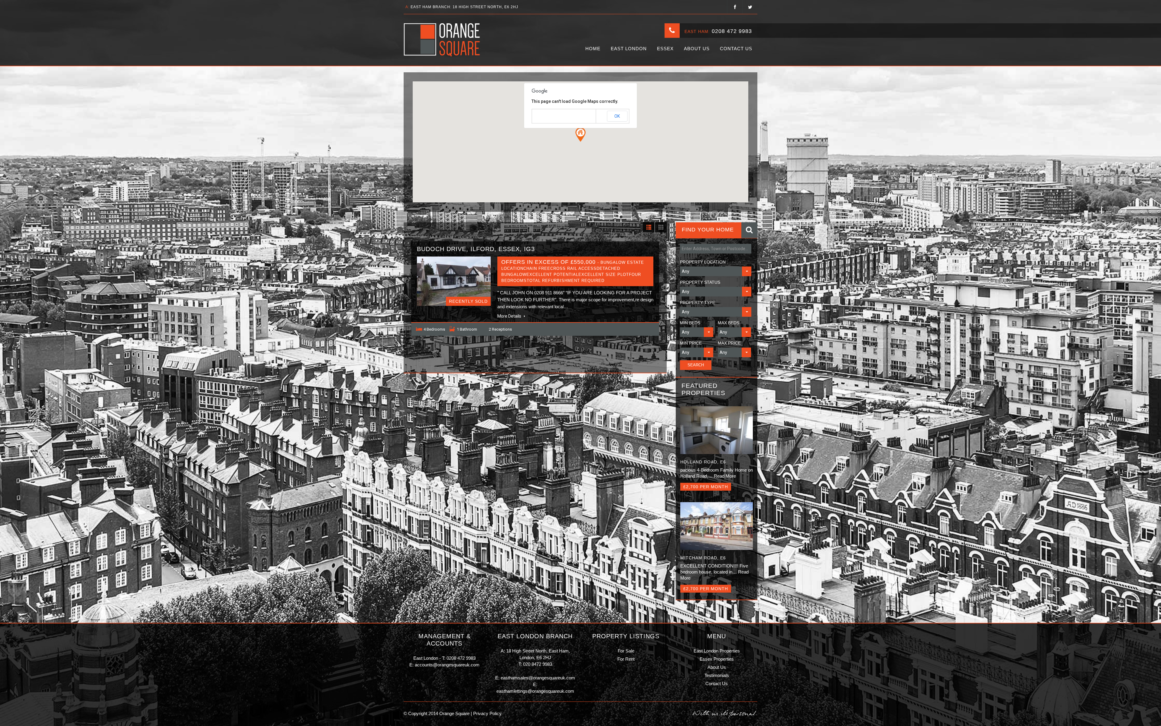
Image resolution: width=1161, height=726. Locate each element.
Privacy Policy (487, 713)
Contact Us (736, 48)
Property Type (697, 302)
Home (592, 48)
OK (617, 116)
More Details (509, 316)
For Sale (626, 650)
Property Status (700, 282)
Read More (725, 476)
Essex (665, 48)
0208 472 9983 (732, 31)
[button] (580, 134)
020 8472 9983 (537, 664)
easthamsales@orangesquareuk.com (538, 677)
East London (629, 48)
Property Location (703, 262)
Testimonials (716, 675)
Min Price (691, 343)
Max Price (729, 343)
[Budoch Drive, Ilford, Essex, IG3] (454, 281)
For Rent (626, 659)
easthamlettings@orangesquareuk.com (535, 691)
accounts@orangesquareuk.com (447, 664)
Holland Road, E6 (703, 461)
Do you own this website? (554, 116)
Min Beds (690, 322)
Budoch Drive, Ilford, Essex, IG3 (476, 249)
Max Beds (728, 322)
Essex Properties (717, 659)
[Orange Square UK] (442, 40)
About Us (697, 48)
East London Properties (717, 650)
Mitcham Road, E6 (703, 557)
